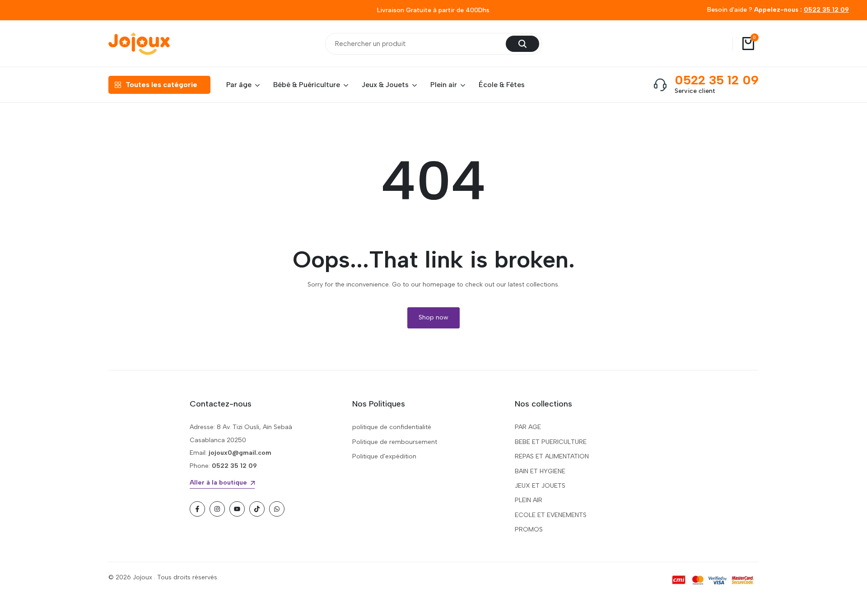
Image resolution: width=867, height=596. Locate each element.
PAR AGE (528, 427)
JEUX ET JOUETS (540, 486)
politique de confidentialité (391, 427)
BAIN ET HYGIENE (540, 471)
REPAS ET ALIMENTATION (552, 456)
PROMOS (529, 529)
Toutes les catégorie (161, 84)
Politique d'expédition (384, 456)
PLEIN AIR (528, 500)
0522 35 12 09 (826, 10)
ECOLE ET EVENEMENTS (551, 515)
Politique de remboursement (394, 442)
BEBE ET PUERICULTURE (551, 442)
